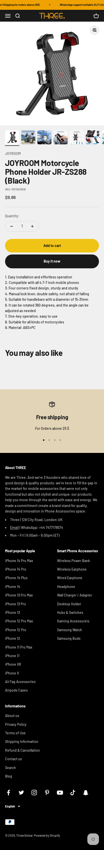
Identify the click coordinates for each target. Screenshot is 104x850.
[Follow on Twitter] (21, 792)
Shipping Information (21, 741)
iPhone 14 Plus (16, 578)
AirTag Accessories (20, 681)
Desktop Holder (69, 604)
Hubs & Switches (70, 612)
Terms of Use (15, 733)
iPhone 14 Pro (15, 569)
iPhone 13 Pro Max (19, 595)
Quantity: (12, 216)
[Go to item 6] (93, 138)
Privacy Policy (16, 724)
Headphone (66, 586)
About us (12, 715)
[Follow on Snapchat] (85, 792)
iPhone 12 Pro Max (19, 621)
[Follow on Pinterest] (47, 792)
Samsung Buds (69, 638)
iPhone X (12, 673)
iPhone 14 (12, 586)
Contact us (13, 759)
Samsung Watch (69, 630)
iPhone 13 (12, 612)
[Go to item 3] (44, 138)
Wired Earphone (69, 578)
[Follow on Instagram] (34, 792)
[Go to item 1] (12, 138)
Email (14, 527)
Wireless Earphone (72, 569)
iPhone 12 (12, 638)
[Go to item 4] (61, 138)
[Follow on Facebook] (8, 792)
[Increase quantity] (32, 226)
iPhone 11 (12, 656)
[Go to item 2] (28, 138)
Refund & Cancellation (22, 750)
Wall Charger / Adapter (74, 595)
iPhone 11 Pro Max (18, 647)
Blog (8, 776)
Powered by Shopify (47, 835)
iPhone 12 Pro (15, 630)
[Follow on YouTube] (60, 792)
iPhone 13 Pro (15, 604)
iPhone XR (13, 664)
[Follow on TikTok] (72, 792)
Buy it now (52, 261)
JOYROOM (13, 153)
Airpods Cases (16, 690)
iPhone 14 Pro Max (19, 561)
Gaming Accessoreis (73, 621)
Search (10, 768)
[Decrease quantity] (11, 226)
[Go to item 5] (77, 138)
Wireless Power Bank (73, 561)
